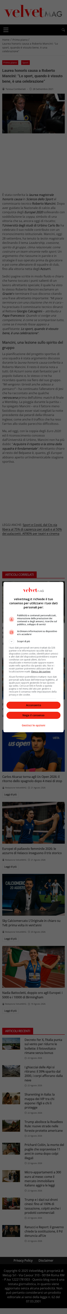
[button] (33, 641)
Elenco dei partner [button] (41, 671)
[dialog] (33, 657)
